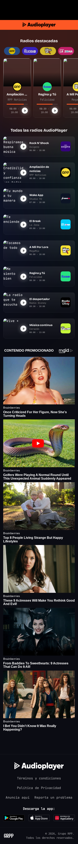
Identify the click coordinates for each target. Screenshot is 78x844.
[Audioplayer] (39, 24)
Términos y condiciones (39, 778)
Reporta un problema (53, 797)
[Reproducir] (25, 111)
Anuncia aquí (18, 797)
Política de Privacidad (39, 788)
